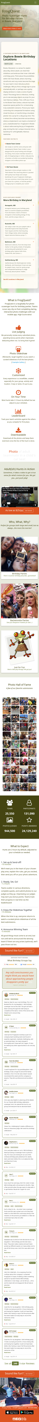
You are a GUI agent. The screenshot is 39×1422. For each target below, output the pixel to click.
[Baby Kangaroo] (7, 778)
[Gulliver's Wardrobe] (32, 752)
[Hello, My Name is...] (24, 710)
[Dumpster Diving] (32, 778)
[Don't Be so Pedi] (15, 761)
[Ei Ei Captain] (24, 718)
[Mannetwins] (7, 701)
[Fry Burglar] (24, 752)
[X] (19, 1419)
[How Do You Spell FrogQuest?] (15, 701)
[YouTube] (14, 1419)
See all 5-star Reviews (20, 1363)
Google (9, 1019)
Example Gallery (18, 362)
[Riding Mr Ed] (15, 727)
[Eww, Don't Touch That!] (15, 787)
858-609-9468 (32, 1408)
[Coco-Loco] (24, 735)
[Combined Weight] (24, 770)
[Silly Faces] (15, 718)
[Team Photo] (7, 718)
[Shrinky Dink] (15, 735)
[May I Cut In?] (32, 727)
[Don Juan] (7, 752)
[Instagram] (22, 1419)
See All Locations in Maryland (13, 279)
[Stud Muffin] (32, 744)
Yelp (10, 1167)
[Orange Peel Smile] (32, 710)
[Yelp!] (25, 1419)
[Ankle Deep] (32, 761)
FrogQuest (5, 2)
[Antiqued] (24, 778)
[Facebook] (17, 1419)
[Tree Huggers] (7, 761)
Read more (7, 1015)
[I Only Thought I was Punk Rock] (24, 701)
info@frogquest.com (20, 1408)
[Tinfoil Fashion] (15, 744)
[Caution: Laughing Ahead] (24, 727)
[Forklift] (7, 787)
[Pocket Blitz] (32, 735)
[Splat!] (32, 787)
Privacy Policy (6, 1408)
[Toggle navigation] (35, 2)
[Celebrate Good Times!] (7, 735)
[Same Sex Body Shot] (24, 761)
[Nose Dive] (32, 718)
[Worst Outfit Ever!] (15, 778)
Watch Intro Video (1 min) (12, 29)
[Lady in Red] (24, 744)
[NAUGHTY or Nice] (32, 701)
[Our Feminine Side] (7, 770)
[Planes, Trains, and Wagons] (7, 744)
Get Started (28, 510)
